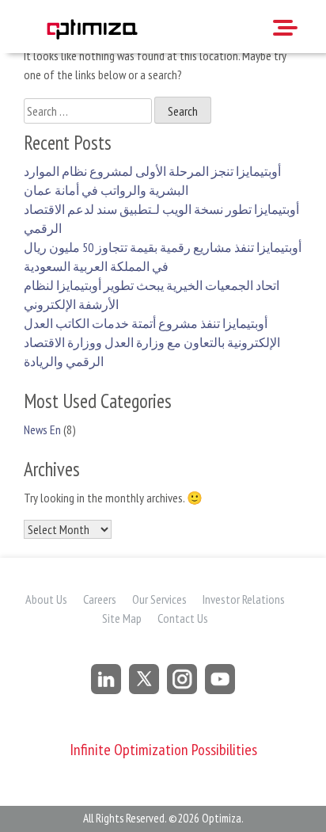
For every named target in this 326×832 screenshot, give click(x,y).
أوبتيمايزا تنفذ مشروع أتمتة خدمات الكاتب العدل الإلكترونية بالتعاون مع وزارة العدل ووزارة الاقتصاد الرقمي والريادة (152, 342)
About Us (46, 599)
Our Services (159, 599)
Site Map (122, 618)
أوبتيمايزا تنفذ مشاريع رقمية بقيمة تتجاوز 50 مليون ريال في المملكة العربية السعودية (162, 256)
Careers (99, 599)
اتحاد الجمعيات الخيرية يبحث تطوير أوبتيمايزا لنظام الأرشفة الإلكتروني (151, 294)
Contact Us (182, 618)
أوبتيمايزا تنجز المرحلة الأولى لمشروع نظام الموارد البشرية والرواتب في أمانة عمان (152, 180)
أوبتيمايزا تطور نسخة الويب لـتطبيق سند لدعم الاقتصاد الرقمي (161, 218)
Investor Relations (244, 599)
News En (42, 429)
